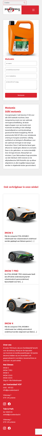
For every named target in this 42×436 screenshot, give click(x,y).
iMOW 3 (6, 368)
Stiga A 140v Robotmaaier (12, 380)
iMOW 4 (6, 373)
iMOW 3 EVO (7, 375)
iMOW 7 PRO (7, 370)
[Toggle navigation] (33, 10)
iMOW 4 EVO (7, 378)
